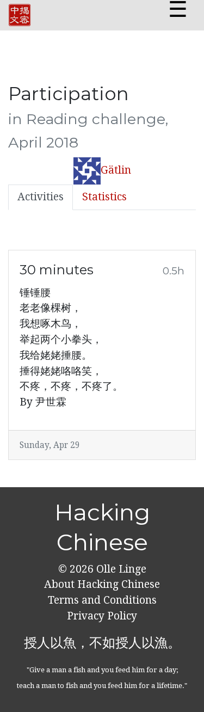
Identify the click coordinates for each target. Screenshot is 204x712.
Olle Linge (120, 569)
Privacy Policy (102, 616)
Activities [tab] (40, 197)
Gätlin (116, 170)
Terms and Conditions (102, 600)
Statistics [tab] (104, 197)
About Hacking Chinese (102, 584)
